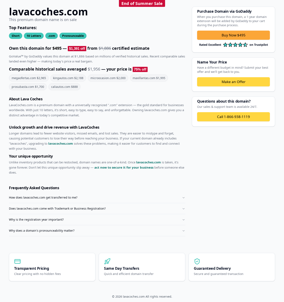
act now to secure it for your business (123, 167)
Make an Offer (234, 81)
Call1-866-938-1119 (233, 116)
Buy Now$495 (234, 35)
